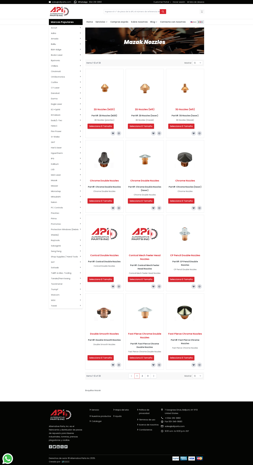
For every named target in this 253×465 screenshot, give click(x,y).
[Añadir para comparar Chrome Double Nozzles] (118, 208)
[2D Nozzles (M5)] (145, 88)
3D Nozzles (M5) (185, 109)
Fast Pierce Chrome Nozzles (185, 333)
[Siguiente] (154, 375)
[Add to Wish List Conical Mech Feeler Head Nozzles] (153, 286)
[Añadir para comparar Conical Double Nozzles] (118, 286)
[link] (162, 2)
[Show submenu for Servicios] (106, 22)
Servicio (95, 409)
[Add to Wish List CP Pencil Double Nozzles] (193, 286)
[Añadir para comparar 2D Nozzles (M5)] (159, 133)
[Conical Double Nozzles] (104, 234)
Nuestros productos (101, 416)
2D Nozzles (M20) (104, 109)
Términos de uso (147, 419)
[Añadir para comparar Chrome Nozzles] (199, 208)
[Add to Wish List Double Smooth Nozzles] (113, 365)
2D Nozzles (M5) (145, 109)
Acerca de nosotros (149, 424)
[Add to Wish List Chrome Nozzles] (193, 208)
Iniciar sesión (179, 2)
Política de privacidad (144, 411)
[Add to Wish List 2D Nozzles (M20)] (113, 133)
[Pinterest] (66, 446)
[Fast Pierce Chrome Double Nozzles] (145, 312)
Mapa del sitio (122, 409)
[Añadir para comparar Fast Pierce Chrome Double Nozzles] (159, 365)
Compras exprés (119, 21)
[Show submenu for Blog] (156, 22)
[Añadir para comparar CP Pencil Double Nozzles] (199, 286)
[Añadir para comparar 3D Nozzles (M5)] (199, 133)
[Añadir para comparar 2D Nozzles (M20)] (118, 133)
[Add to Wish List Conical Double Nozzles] (113, 286)
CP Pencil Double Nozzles (185, 255)
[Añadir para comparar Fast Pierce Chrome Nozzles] (199, 365)
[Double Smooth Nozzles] (104, 312)
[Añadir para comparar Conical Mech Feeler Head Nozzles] (159, 286)
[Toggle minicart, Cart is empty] (202, 11)
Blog (152, 21)
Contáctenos (145, 429)
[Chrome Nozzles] (185, 159)
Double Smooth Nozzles (104, 333)
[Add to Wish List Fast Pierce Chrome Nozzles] (193, 365)
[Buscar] (163, 11)
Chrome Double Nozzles (104, 180)
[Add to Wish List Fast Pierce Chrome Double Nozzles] (153, 365)
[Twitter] (54, 446)
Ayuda (118, 416)
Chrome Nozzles (185, 180)
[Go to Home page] (59, 11)
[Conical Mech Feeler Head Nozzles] (145, 234)
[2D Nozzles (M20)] (104, 88)
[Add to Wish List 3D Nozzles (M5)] (193, 133)
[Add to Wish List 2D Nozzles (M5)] (153, 133)
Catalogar (97, 421)
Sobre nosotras (139, 21)
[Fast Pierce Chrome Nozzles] (185, 312)
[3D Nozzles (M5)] (185, 88)
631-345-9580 (173, 421)
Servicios (100, 21)
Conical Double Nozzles (104, 255)
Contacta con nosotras (173, 21)
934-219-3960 (95, 2)
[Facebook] (50, 446)
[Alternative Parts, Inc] (61, 414)
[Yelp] (62, 446)
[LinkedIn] (58, 446)
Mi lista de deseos (195, 2)
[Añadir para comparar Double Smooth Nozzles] (118, 365)
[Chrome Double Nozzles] (104, 159)
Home (89, 21)
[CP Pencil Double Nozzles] (185, 234)
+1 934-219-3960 (173, 418)
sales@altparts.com (61, 2)
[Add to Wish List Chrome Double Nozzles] (113, 208)
